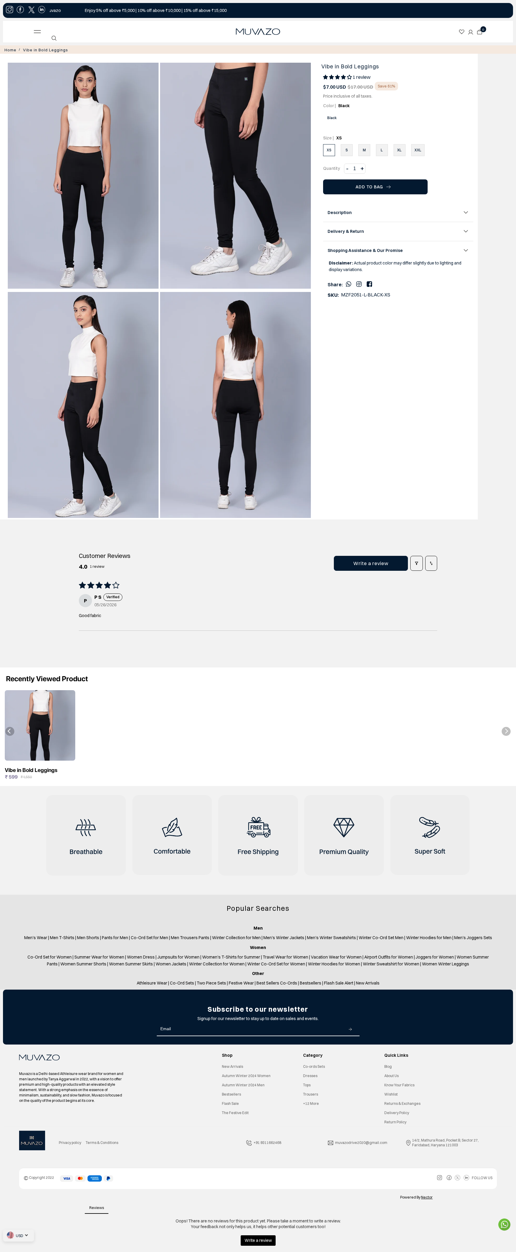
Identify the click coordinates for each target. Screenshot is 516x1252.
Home (9, 49)
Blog (388, 1066)
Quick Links (396, 1054)
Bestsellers (231, 1093)
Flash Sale (230, 1103)
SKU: (333, 294)
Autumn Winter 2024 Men (243, 1084)
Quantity (331, 167)
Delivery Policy (396, 1112)
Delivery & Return (346, 230)
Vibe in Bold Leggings (40, 49)
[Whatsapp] (348, 283)
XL (399, 149)
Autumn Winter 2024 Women (246, 1075)
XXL (417, 149)
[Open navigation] (84, 31)
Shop (227, 1054)
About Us (391, 1075)
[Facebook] (369, 283)
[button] (338, 76)
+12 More (311, 1103)
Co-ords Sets (314, 1066)
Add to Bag (369, 186)
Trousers (310, 1093)
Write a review (370, 563)
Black (332, 117)
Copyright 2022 (39, 1177)
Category (312, 1054)
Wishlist (391, 1093)
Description (340, 212)
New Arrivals (232, 1066)
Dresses (310, 1075)
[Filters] (416, 562)
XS (329, 149)
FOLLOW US (482, 1177)
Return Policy (395, 1121)
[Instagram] (359, 283)
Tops (307, 1084)
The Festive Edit (235, 1112)
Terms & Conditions (102, 1142)
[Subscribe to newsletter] (350, 1028)
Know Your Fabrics (399, 1084)
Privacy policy (70, 1142)
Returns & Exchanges (402, 1103)
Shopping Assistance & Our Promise (365, 250)
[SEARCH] (54, 38)
